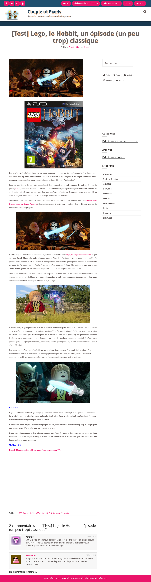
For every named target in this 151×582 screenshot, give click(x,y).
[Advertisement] (121, 108)
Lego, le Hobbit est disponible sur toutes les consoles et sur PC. (34, 450)
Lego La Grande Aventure (26, 204)
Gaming (26, 513)
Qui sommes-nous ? (111, 3)
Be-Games (107, 189)
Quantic (86, 47)
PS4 (46, 513)
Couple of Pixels (44, 11)
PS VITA (36, 513)
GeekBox (107, 198)
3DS (20, 513)
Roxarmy (107, 213)
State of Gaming (110, 179)
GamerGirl (107, 193)
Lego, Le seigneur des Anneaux (78, 254)
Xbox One (57, 513)
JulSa (105, 208)
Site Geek (107, 218)
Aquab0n (107, 184)
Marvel (17, 188)
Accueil (66, 3)
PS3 (42, 513)
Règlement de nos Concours (86, 3)
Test (50, 513)
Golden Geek (109, 203)
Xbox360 (65, 513)
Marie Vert (31, 555)
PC (31, 513)
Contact (128, 3)
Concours (140, 3)
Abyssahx (107, 174)
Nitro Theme (61, 578)
